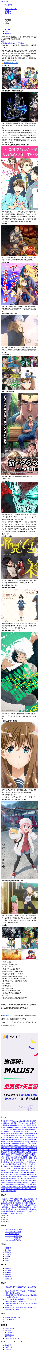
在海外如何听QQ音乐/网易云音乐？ (16, 1158)
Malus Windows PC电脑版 (13, 1230)
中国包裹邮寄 (9, 1328)
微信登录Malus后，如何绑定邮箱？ (13, 1162)
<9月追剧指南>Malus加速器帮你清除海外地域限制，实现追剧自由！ (18, 1164)
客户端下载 (8, 5)
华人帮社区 (8, 1333)
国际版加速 (8, 1279)
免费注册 (8, 33)
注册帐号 (8, 1268)
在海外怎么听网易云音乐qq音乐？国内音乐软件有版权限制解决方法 (19, 1139)
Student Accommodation (12, 1338)
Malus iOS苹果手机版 (12, 1234)
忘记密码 (8, 1274)
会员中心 (8, 1272)
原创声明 (8, 1256)
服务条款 (8, 1250)
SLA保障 (8, 1254)
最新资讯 (7, 43)
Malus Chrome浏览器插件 (13, 1238)
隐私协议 (8, 1252)
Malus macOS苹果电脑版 (13, 1232)
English (7, 22)
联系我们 (8, 1260)
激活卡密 (8, 1270)
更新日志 (8, 1258)
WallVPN (8, 1337)
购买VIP (11, 9)
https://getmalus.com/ (11, 63)
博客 (2, 41)
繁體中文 (8, 24)
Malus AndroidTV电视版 (13, 1240)
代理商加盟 (8, 1347)
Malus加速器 (8, 1015)
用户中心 (8, 13)
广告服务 (8, 1349)
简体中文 (8, 20)
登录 (6, 31)
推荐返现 (8, 1345)
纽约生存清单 (9, 1335)
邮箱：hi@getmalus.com (12, 1317)
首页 (2, 43)
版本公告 (14, 43)
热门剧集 (21, 43)
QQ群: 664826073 (10, 1319)
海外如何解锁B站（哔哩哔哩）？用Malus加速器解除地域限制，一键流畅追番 (18, 1207)
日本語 (7, 26)
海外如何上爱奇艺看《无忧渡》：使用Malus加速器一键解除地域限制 (19, 1178)
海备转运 (8, 1330)
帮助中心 (8, 11)
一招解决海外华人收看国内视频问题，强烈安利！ (18, 1199)
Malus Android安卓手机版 (13, 1236)
